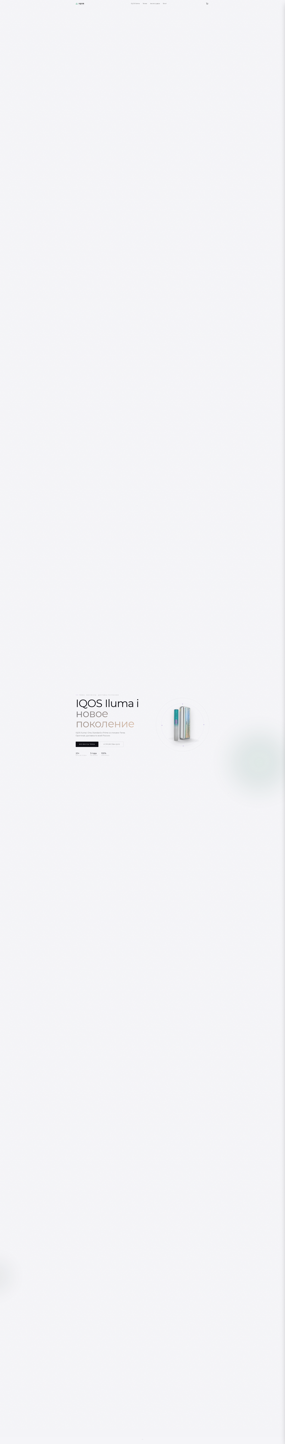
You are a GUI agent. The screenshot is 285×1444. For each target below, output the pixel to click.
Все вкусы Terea (87, 744)
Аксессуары (155, 3)
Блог (165, 3)
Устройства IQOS (111, 744)
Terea (145, 3)
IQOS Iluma (135, 3)
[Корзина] (207, 3)
